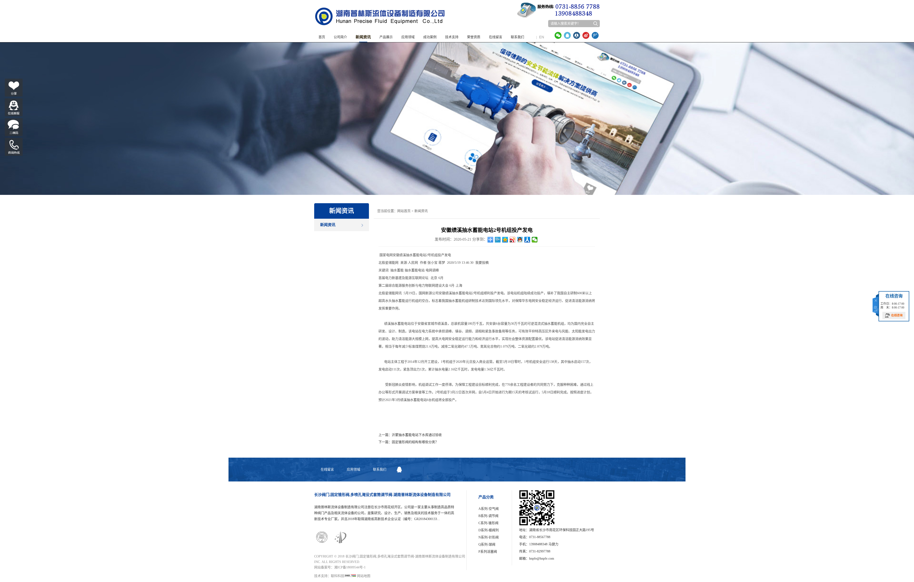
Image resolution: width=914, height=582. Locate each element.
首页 (321, 37)
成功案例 (430, 37)
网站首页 (404, 211)
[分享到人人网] (576, 35)
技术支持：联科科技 (329, 576)
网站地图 (363, 576)
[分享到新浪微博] (585, 35)
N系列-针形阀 (488, 537)
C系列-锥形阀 (488, 523)
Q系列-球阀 (486, 544)
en (540, 37)
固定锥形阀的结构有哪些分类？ (415, 442)
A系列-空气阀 (488, 509)
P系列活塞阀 (487, 551)
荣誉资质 (473, 37)
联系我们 (517, 37)
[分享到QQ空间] (505, 240)
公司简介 (340, 37)
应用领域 (408, 37)
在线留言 (495, 37)
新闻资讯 (363, 37)
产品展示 (386, 37)
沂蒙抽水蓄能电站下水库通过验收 (417, 435)
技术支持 (451, 37)
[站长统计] (350, 576)
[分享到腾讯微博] (595, 35)
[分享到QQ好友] (567, 35)
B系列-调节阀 (488, 516)
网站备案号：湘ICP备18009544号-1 (340, 567)
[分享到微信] (558, 35)
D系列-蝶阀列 (488, 530)
